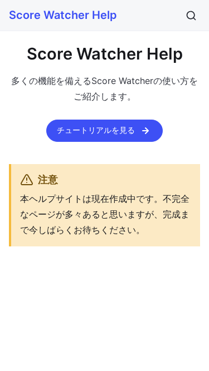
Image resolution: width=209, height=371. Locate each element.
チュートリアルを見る (96, 130)
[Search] (191, 15)
